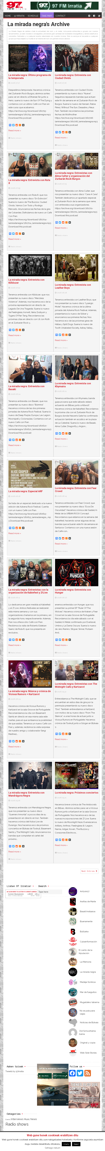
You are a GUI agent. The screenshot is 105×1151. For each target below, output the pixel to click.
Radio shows (16, 138)
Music (27, 1119)
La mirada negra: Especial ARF (25, 491)
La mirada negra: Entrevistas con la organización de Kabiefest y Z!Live (28, 591)
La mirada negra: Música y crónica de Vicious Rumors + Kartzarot (29, 693)
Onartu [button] (66, 1144)
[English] (99, 15)
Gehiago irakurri (52, 1148)
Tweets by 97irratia (14, 1071)
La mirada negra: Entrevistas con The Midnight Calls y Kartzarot (76, 685)
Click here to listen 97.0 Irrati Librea (22, 892)
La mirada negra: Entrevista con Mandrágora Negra (26, 794)
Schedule (33, 16)
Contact (60, 16)
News (33, 1119)
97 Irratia (19, 16)
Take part (47, 16)
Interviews (17, 1119)
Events (7, 1119)
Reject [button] (76, 1144)
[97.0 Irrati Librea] (16, 6)
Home (8, 16)
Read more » (14, 130)
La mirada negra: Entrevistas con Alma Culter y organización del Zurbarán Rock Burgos (73, 176)
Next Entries (89, 871)
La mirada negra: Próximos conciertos (76, 792)
